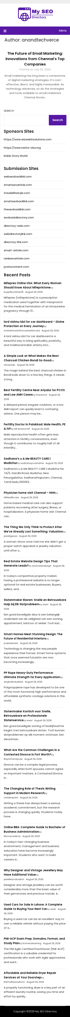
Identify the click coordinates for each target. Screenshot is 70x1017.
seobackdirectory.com (19, 217)
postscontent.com (16, 267)
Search (9, 111)
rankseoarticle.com (16, 258)
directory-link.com (16, 242)
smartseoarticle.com (18, 185)
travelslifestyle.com (17, 193)
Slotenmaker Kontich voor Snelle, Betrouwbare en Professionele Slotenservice (27, 715)
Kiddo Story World (15, 156)
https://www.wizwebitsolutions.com (28, 139)
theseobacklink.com (17, 209)
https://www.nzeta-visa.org (22, 148)
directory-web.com (17, 226)
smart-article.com (16, 250)
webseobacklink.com (18, 176)
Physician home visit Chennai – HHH (29, 493)
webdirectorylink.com (18, 234)
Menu (63, 31)
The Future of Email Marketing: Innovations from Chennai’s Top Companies (35, 59)
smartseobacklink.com (19, 201)
